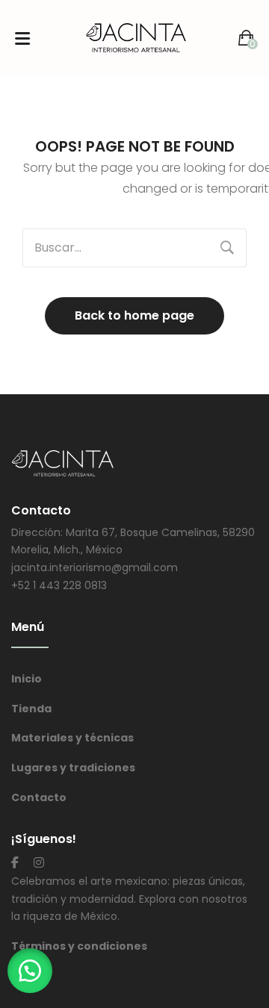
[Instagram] (39, 863)
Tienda (31, 708)
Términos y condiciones (79, 946)
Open (22, 38)
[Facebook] (15, 863)
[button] (29, 970)
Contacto (39, 797)
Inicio (26, 678)
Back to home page (134, 315)
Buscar (227, 248)
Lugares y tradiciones (73, 767)
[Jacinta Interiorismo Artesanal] (136, 37)
